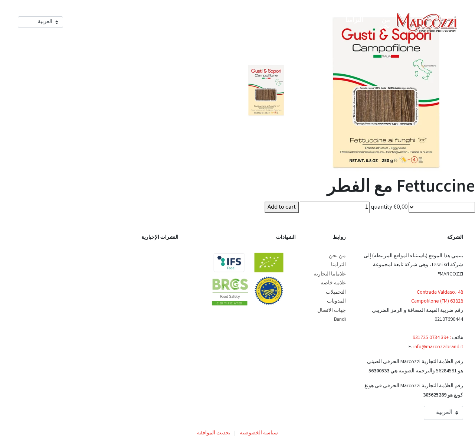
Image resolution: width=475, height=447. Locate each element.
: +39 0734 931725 (432, 338)
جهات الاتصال (331, 310)
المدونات (336, 301)
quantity (381, 207)
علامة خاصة (333, 283)
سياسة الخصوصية (259, 433)
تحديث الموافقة (213, 433)
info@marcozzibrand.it (438, 347)
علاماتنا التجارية (330, 274)
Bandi (340, 319)
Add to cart (282, 207)
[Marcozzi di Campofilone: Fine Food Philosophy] (426, 22)
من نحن (337, 256)
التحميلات (336, 292)
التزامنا (338, 265)
